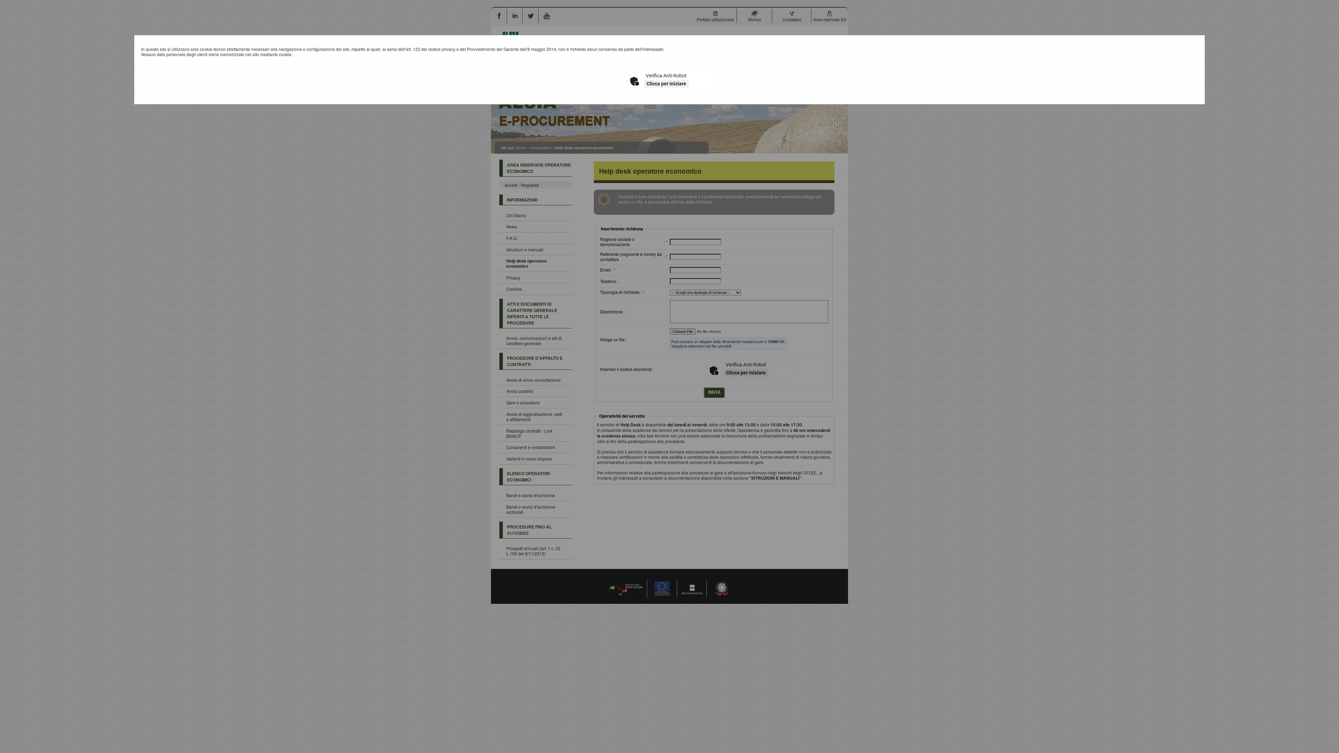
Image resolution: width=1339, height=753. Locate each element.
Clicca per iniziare (666, 83)
